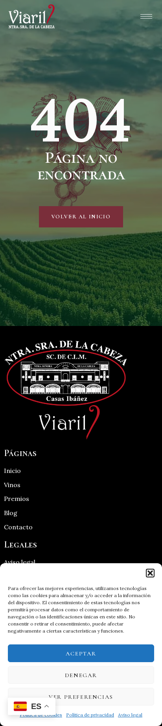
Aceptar (81, 653)
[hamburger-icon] (146, 16)
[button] (150, 573)
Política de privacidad (90, 715)
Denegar (81, 675)
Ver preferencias (81, 696)
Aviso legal (130, 715)
